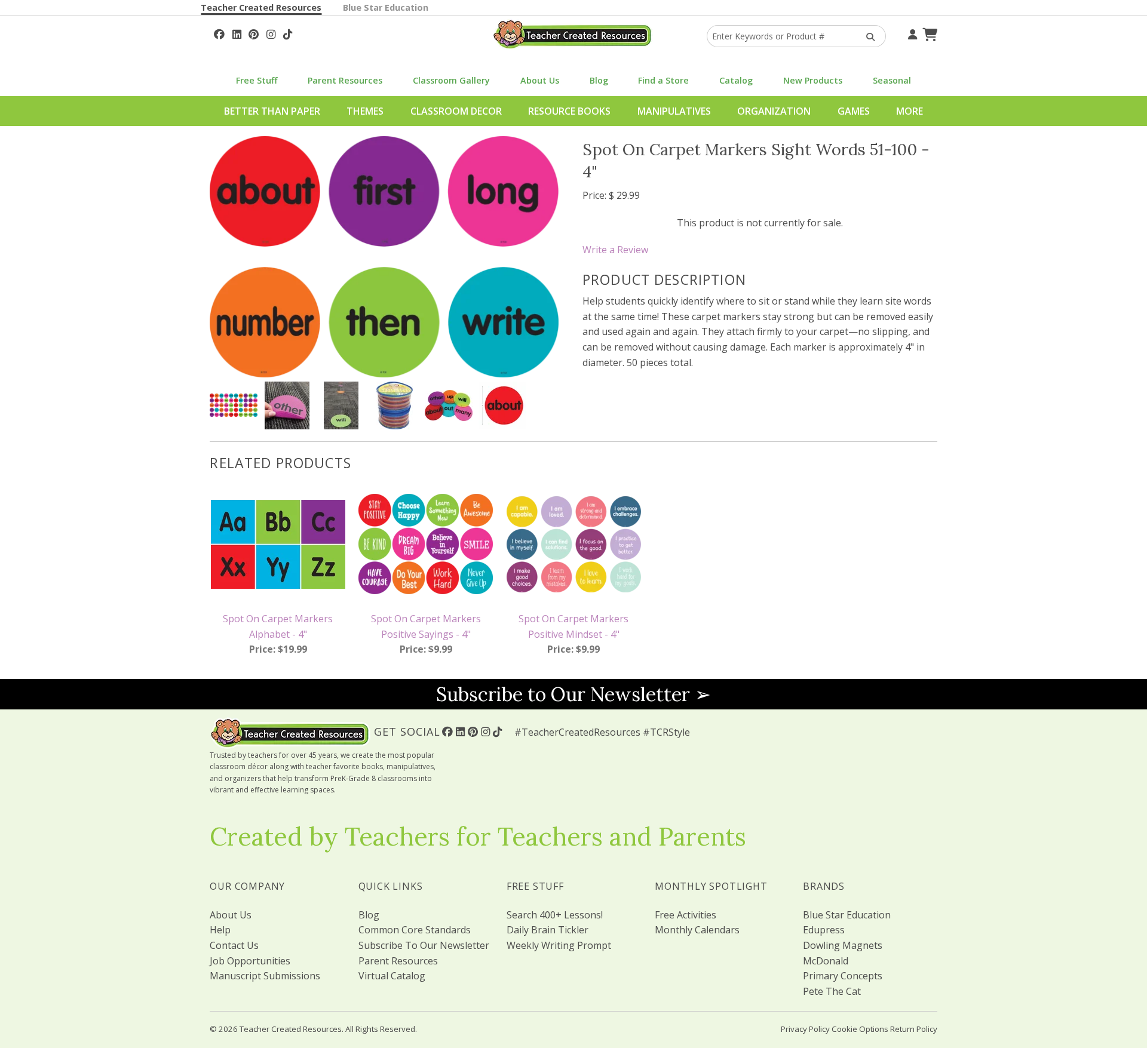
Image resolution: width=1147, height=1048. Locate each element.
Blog (599, 80)
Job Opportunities (250, 960)
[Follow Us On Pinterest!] (254, 33)
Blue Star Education (385, 7)
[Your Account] (911, 33)
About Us (539, 80)
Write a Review (615, 249)
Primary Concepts (842, 975)
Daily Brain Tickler (547, 929)
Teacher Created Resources (261, 7)
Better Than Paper (272, 111)
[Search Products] (866, 36)
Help (220, 929)
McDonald (825, 960)
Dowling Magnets (842, 945)
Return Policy (913, 1029)
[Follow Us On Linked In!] (236, 33)
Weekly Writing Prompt (559, 945)
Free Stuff (256, 80)
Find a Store (663, 80)
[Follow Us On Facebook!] (219, 33)
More (909, 111)
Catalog (736, 80)
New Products (812, 80)
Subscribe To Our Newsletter (423, 945)
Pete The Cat (832, 991)
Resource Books (569, 111)
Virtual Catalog (391, 975)
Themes (365, 111)
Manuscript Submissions (265, 975)
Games (854, 111)
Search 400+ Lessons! (555, 914)
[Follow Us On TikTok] (287, 33)
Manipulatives (674, 111)
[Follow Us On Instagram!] (270, 33)
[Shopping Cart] (928, 33)
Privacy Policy (805, 1029)
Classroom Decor (456, 111)
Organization (774, 111)
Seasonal (892, 80)
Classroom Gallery (451, 80)
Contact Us (234, 945)
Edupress (824, 929)
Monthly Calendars (697, 929)
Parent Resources (345, 80)
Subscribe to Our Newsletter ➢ (573, 694)
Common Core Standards (414, 929)
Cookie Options (860, 1029)
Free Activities (685, 914)
